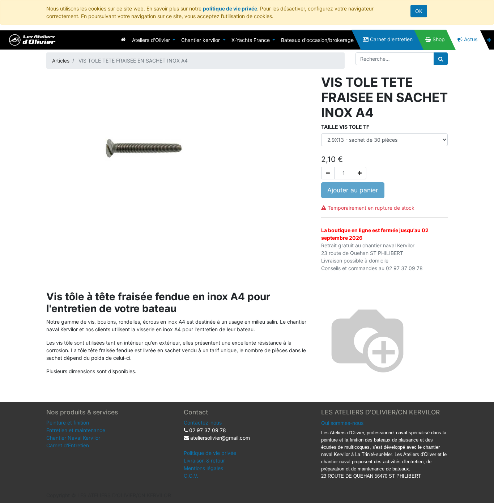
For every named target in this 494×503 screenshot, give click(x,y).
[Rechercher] (441, 58)
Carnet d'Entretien (67, 445)
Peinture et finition (67, 422)
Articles (60, 60)
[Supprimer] (328, 173)
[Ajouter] (359, 173)
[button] (489, 40)
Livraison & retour (204, 460)
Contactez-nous (203, 422)
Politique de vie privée (210, 453)
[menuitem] (123, 39)
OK (418, 11)
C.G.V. (191, 476)
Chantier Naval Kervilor (73, 438)
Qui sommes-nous (342, 423)
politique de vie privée (230, 8)
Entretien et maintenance (75, 430)
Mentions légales (203, 468)
